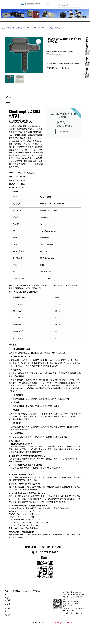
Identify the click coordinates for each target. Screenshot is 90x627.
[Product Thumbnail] (38, 41)
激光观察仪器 (11, 28)
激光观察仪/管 (23, 28)
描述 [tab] (8, 97)
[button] (47, 3)
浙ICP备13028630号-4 (63, 623)
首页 (3, 28)
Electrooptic (56, 54)
